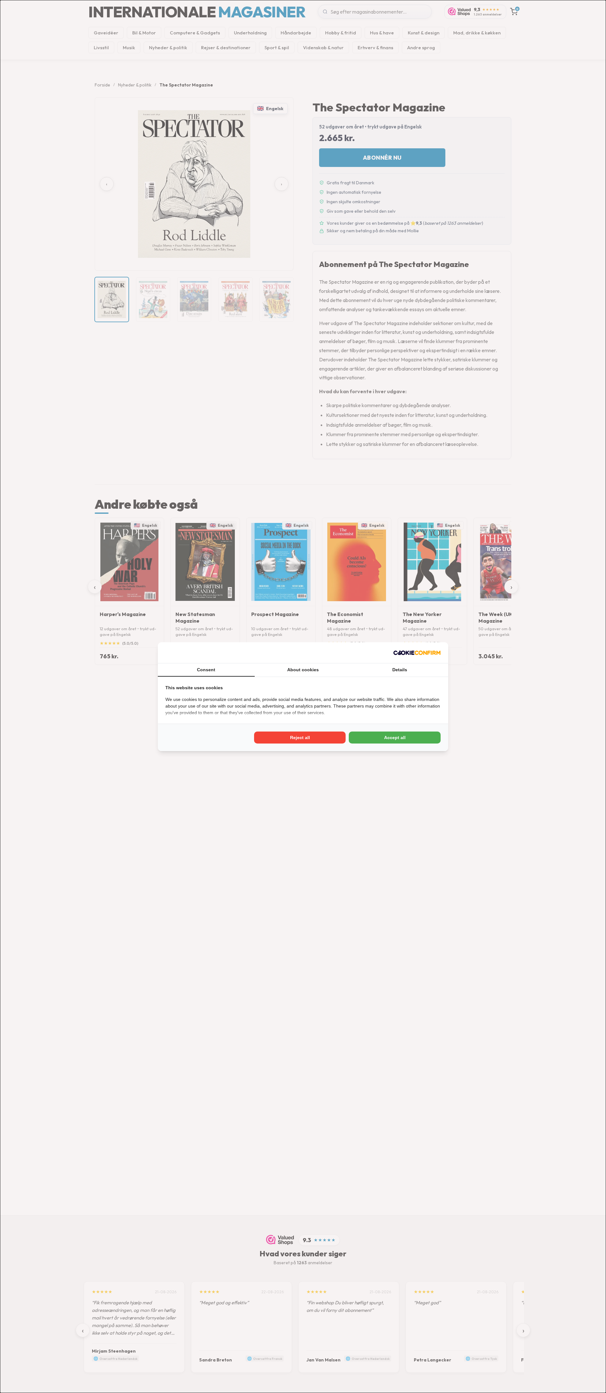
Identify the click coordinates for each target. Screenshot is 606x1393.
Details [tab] (399, 669)
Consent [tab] (206, 669)
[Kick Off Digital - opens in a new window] (417, 652)
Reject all (300, 737)
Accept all (395, 737)
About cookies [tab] (303, 669)
